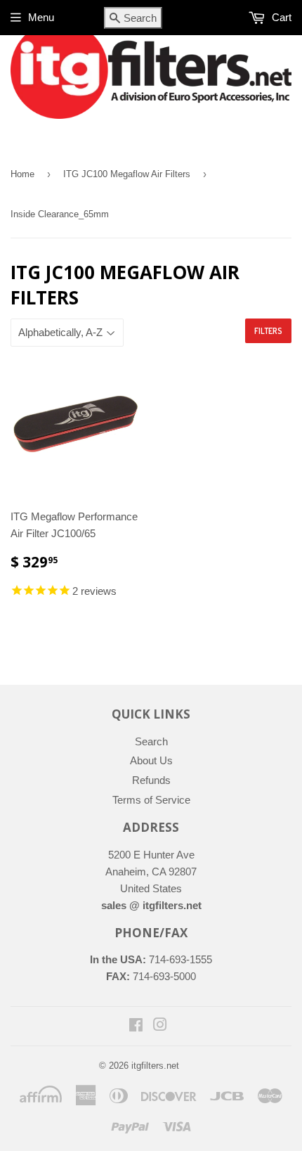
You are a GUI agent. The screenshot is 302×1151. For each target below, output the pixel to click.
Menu (41, 17)
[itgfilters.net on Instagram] (160, 1026)
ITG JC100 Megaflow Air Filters (126, 174)
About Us (151, 760)
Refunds (151, 780)
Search (151, 741)
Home (22, 174)
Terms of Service (151, 800)
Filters (268, 331)
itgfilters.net (155, 1065)
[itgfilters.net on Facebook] (136, 1026)
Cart (280, 17)
